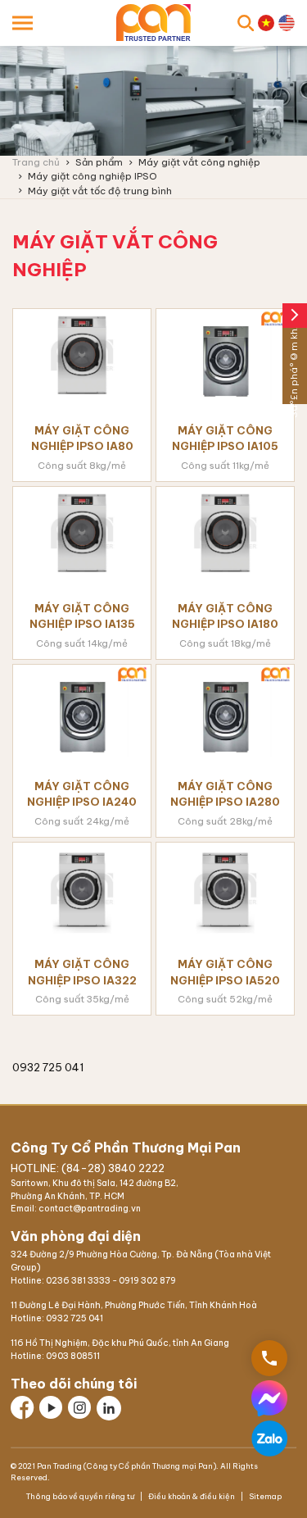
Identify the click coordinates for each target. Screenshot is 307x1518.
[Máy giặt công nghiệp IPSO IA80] (82, 355)
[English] (286, 23)
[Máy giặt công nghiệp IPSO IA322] (82, 888)
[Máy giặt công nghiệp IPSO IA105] (225, 355)
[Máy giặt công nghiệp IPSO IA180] (225, 533)
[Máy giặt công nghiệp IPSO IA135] (82, 533)
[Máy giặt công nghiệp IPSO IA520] (225, 888)
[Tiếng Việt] (266, 23)
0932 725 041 (74, 1318)
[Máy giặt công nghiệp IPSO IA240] (82, 711)
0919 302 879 (147, 1280)
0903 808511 (73, 1356)
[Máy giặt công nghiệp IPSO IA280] (225, 711)
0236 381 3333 (78, 1280)
